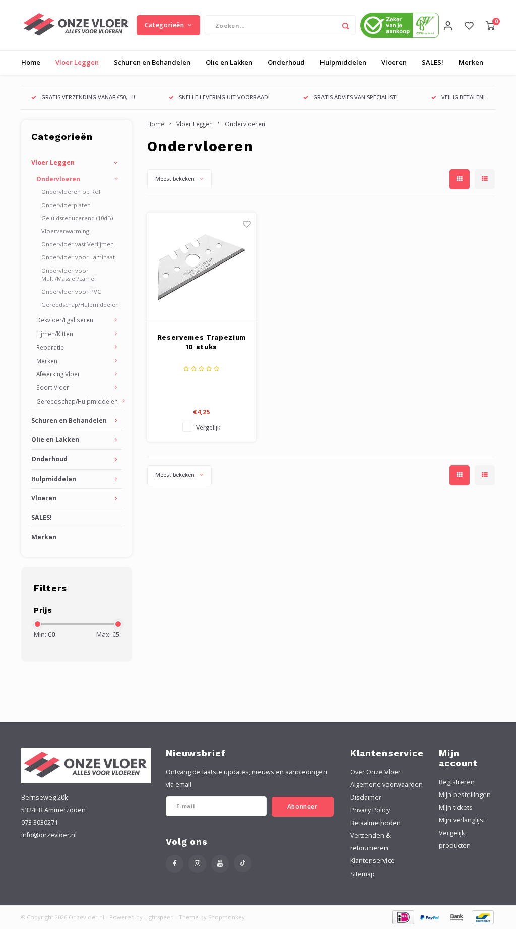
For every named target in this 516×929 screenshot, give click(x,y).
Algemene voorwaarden (386, 784)
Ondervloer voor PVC (71, 291)
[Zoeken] (346, 25)
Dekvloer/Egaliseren (64, 320)
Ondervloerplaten (66, 205)
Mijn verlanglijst (462, 820)
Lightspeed (159, 917)
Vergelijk (208, 427)
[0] (490, 25)
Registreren (457, 782)
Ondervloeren (58, 179)
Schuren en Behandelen (152, 62)
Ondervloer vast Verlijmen (77, 244)
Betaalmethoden (375, 823)
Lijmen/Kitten (54, 333)
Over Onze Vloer (375, 772)
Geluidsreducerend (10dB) (77, 218)
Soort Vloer (52, 387)
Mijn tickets (456, 807)
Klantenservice (372, 860)
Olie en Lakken (229, 62)
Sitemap (362, 874)
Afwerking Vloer (58, 374)
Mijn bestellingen (465, 794)
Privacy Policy (370, 810)
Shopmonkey (226, 917)
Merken (471, 62)
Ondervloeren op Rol (70, 191)
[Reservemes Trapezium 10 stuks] (201, 267)
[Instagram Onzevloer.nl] (197, 864)
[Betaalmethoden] (402, 916)
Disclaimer (365, 797)
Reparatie (50, 347)
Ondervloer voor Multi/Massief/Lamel (68, 274)
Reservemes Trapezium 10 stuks (201, 342)
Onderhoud (286, 62)
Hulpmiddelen (343, 62)
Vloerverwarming (65, 231)
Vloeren (394, 62)
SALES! (432, 62)
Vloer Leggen (77, 62)
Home (30, 62)
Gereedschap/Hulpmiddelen (80, 304)
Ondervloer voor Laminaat (78, 257)
